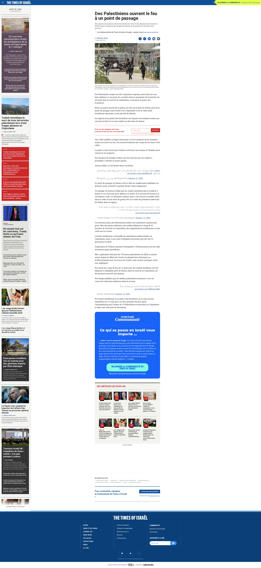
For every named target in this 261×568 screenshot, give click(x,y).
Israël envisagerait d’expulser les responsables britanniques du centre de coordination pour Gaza (149, 435)
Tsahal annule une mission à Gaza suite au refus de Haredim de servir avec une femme (105, 406)
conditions (151, 133)
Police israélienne (116, 482)
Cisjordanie (114, 480)
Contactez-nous (121, 538)
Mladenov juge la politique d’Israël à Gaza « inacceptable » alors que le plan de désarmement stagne (15, 490)
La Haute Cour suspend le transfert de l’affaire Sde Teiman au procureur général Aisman (15, 409)
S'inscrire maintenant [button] (150, 491)
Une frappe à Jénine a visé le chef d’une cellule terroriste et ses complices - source (14, 196)
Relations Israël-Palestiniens (127, 480)
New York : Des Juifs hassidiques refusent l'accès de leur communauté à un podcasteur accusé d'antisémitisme (15, 170)
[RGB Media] (131, 565)
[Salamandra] (148, 564)
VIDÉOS (85, 544)
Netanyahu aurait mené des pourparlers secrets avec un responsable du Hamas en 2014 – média (15, 87)
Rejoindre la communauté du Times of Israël (127, 367)
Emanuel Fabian (102, 38)
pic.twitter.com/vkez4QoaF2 (147, 213)
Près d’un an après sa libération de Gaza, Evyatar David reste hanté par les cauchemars (15, 78)
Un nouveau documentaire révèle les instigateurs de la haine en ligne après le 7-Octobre (149, 407)
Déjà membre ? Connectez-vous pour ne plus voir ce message (127, 373)
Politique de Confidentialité (124, 528)
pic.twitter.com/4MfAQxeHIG (147, 289)
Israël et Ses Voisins (102, 480)
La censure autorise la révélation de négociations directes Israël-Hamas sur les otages (119, 408)
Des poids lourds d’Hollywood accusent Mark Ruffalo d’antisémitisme (134, 433)
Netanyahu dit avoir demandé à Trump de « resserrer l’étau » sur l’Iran (14, 264)
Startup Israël (88, 541)
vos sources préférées (151, 32)
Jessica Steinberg (8, 315)
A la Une (86, 548)
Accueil (85, 525)
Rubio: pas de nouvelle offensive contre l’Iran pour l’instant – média (14, 280)
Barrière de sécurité (135, 482)
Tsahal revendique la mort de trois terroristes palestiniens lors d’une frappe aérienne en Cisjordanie (15, 123)
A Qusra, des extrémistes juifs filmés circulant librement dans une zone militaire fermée (14, 184)
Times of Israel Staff (16, 51)
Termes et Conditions (123, 525)
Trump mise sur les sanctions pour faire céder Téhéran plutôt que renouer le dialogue (15, 256)
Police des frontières (102, 482)
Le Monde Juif (87, 531)
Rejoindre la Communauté (228, 2)
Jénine (125, 482)
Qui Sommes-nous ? (123, 531)
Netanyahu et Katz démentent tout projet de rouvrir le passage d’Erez (15, 474)
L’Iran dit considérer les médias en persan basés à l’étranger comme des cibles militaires (15, 273)
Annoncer (120, 535)
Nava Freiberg (9, 224)
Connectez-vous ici (154, 496)
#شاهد (157, 170)
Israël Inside (87, 535)
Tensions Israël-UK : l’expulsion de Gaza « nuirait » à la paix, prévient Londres (13, 452)
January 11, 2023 (135, 178)
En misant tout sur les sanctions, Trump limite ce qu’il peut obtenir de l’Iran (14, 232)
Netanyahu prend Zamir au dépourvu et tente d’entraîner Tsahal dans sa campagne (105, 434)
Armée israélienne (143, 480)
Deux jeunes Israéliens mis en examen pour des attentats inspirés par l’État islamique (14, 362)
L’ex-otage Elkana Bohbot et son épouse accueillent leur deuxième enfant (134, 406)
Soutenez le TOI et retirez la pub (250, 2)
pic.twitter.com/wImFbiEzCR (139, 173)
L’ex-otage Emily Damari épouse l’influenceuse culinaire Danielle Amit (119, 433)
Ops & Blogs (87, 538)
